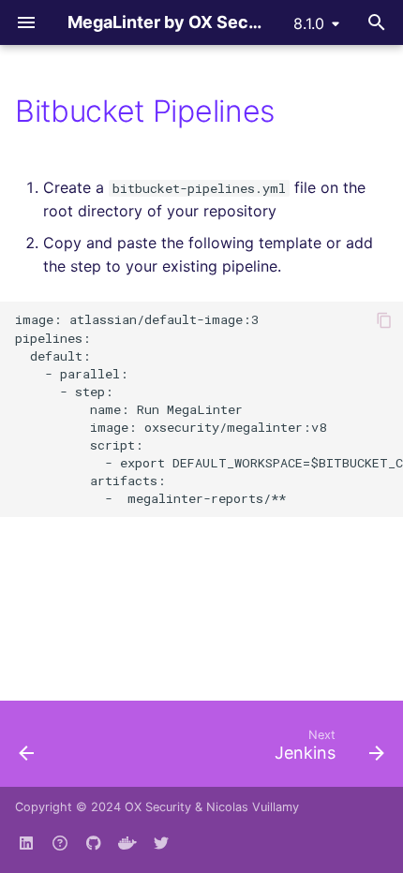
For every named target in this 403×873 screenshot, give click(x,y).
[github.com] (60, 843)
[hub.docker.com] (127, 843)
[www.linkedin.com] (26, 843)
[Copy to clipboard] (384, 320)
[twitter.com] (161, 843)
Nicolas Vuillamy (252, 807)
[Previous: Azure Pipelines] (27, 749)
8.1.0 (308, 23)
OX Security (158, 807)
